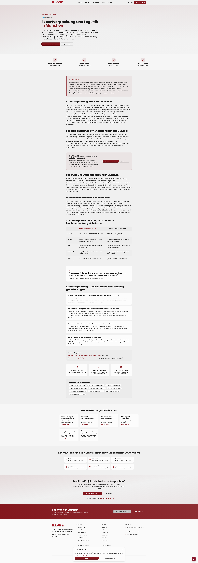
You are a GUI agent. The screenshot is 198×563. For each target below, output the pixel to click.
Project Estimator (106, 543)
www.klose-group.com (133, 534)
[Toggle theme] (128, 2)
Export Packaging (82, 532)
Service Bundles (82, 527)
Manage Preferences (110, 558)
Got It (86, 558)
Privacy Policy (84, 555)
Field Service (81, 537)
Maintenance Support (83, 540)
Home (80, 2)
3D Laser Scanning (82, 543)
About (103, 2)
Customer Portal (139, 2)
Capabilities (105, 535)
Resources (105, 540)
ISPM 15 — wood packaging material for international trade (85, 355)
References (96, 2)
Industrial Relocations (83, 530)
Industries (104, 530)
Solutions (86, 2)
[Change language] (131, 2)
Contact (109, 2)
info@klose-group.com (107, 498)
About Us (104, 527)
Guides (104, 537)
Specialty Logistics (82, 535)
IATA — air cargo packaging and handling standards (83, 358)
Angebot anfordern (49, 44)
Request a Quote (121, 511)
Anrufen (68, 44)
